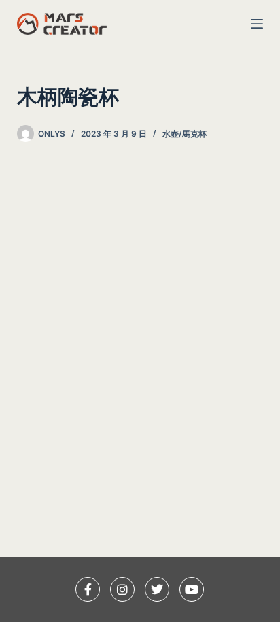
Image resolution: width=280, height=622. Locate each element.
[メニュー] (257, 24)
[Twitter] (157, 589)
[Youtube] (191, 589)
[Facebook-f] (87, 589)
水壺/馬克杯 (184, 133)
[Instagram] (122, 589)
